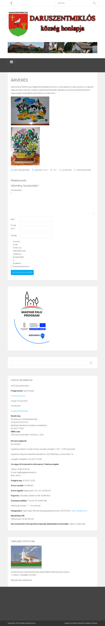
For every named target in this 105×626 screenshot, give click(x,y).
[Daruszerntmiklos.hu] (52, 24)
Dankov (75, 623)
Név (13, 219)
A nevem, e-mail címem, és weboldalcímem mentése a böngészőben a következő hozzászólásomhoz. (17, 254)
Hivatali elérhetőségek (19, 411)
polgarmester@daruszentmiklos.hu (31, 93)
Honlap (14, 235)
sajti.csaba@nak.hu (79, 511)
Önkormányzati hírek (84, 170)
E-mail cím (13, 227)
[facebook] (11, 3)
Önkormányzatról (18, 396)
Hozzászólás (15, 191)
